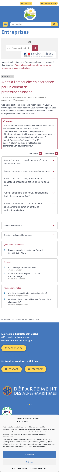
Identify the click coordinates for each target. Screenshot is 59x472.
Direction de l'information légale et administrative (21, 320)
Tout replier (34, 153)
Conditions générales (37, 468)
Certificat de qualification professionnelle (26, 293)
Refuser (29, 462)
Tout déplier (49, 153)
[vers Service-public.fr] (38, 54)
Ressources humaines (35, 62)
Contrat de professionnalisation (22, 267)
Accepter (29, 454)
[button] (5, 24)
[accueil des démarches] (29, 41)
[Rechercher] (54, 24)
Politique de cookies (20, 468)
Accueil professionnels (12, 62)
